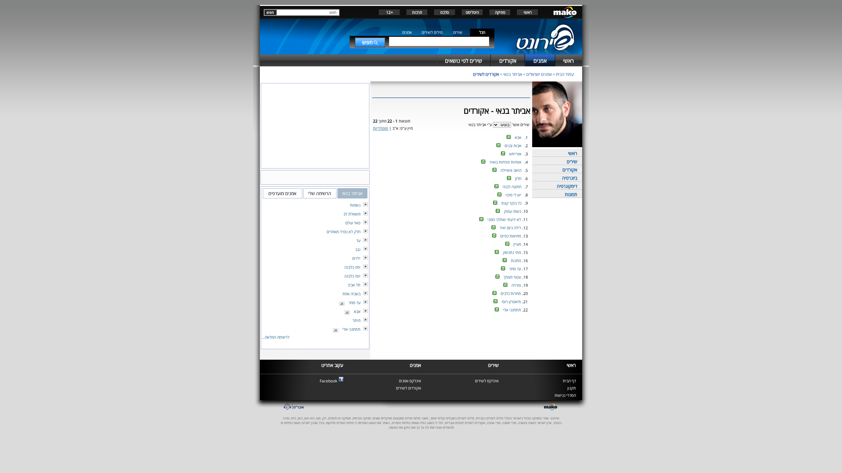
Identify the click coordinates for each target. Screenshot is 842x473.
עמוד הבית (565, 74)
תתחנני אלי (512, 310)
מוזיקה (500, 12)
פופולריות (380, 128)
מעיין (517, 244)
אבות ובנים (513, 145)
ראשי (528, 12)
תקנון (571, 388)
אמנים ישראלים (539, 74)
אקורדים (569, 170)
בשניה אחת (351, 294)
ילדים (356, 258)
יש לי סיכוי (513, 195)
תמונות (571, 194)
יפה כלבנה (352, 267)
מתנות (516, 260)
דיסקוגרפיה (567, 186)
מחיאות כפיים (510, 236)
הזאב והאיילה (511, 170)
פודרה (516, 285)
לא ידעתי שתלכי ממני (504, 219)
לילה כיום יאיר (510, 228)
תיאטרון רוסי (511, 301)
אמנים (407, 32)
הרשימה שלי (319, 193)
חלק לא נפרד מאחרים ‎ (343, 232)
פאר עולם (352, 223)
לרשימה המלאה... (275, 337)
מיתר (356, 320)
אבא (518, 137)
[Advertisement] (451, 336)
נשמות (355, 205)
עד (358, 240)
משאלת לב (351, 214)
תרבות (417, 12)
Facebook (328, 381)
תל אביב (354, 285)
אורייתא (515, 154)
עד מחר (515, 269)
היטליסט (472, 12)
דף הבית (569, 381)
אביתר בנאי (512, 74)
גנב (357, 249)
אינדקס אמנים (410, 381)
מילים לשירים (432, 32)
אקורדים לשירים (486, 74)
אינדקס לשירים (487, 381)
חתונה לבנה (512, 187)
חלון (518, 178)
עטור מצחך (512, 277)
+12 (389, 12)
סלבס (444, 12)
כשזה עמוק (512, 211)
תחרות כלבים (511, 293)
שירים (457, 32)
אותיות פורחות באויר (505, 162)
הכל (482, 32)
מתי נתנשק (512, 252)
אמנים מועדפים (282, 193)
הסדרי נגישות (565, 395)
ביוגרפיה (569, 178)
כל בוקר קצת (511, 203)
